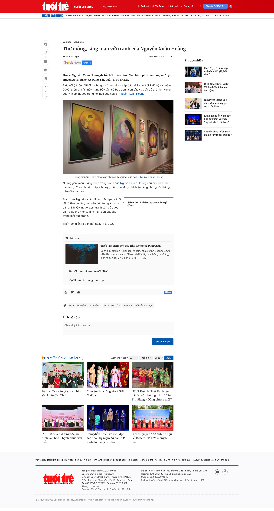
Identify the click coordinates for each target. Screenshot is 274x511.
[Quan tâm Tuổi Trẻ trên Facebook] (225, 471)
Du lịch (134, 460)
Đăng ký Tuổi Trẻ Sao (215, 6)
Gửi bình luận (163, 341)
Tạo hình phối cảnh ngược (138, 305)
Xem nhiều (62, 460)
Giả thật (215, 460)
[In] (45, 70)
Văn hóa (159, 460)
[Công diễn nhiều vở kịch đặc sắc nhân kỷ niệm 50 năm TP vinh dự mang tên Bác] (107, 418)
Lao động (87, 16)
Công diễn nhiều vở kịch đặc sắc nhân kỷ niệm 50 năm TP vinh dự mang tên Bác (106, 438)
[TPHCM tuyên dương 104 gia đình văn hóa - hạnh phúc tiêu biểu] (63, 418)
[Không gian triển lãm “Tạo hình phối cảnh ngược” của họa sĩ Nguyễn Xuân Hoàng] (118, 137)
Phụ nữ (201, 16)
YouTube (159, 6)
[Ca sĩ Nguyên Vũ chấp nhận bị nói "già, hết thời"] (193, 72)
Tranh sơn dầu (112, 305)
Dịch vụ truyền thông (151, 480)
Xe (129, 460)
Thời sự (68, 16)
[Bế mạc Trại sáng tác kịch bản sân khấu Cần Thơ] (63, 375)
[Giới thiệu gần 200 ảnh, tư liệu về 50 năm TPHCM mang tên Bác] (152, 418)
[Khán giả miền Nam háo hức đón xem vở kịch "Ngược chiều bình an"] (193, 119)
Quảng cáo (189, 6)
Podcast (145, 6)
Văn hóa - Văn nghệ (161, 16)
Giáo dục (135, 16)
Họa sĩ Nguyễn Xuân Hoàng (84, 305)
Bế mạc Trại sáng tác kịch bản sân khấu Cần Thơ (61, 393)
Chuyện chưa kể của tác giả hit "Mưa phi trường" (218, 133)
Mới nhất (51, 460)
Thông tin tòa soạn (91, 486)
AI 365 (193, 16)
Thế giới (87, 460)
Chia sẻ (87, 63)
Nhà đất (196, 460)
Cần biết (174, 6)
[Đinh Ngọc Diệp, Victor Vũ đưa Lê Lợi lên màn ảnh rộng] (193, 87)
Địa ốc (226, 16)
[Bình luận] (45, 61)
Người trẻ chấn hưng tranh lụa (86, 280)
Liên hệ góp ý (192, 480)
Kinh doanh (109, 460)
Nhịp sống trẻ (146, 460)
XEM (168, 357)
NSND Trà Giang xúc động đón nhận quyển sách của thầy (216, 103)
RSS (202, 480)
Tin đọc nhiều (194, 60)
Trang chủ (41, 460)
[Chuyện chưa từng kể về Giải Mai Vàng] (107, 375)
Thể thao (184, 16)
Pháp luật (146, 16)
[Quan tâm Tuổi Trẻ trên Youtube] (217, 471)
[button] (46, 86)
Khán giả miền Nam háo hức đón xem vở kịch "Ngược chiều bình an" (217, 119)
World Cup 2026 (213, 16)
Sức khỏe (125, 16)
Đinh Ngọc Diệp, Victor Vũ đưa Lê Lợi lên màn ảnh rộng (216, 87)
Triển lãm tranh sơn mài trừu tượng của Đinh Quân (131, 245)
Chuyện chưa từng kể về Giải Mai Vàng (105, 393)
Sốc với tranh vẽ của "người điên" (88, 271)
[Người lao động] (83, 6)
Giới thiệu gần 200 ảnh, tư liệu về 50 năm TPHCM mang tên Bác (152, 438)
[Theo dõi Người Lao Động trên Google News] (72, 62)
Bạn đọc (97, 16)
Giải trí (175, 16)
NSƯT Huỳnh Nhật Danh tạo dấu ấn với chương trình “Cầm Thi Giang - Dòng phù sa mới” (152, 395)
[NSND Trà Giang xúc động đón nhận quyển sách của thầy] (193, 103)
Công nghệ (121, 460)
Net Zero (106, 16)
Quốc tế (77, 16)
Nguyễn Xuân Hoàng (131, 93)
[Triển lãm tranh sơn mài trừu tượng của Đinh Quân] (81, 254)
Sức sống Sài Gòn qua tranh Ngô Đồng (147, 204)
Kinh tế (115, 16)
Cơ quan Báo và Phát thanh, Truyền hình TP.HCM (106, 489)
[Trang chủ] (53, 15)
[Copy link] (45, 53)
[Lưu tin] (45, 79)
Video (71, 460)
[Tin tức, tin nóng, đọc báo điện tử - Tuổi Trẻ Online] (58, 6)
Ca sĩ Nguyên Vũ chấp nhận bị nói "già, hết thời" (216, 71)
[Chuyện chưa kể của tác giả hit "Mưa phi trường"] (193, 135)
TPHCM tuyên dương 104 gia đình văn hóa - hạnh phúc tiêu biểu (62, 438)
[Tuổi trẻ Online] (59, 478)
